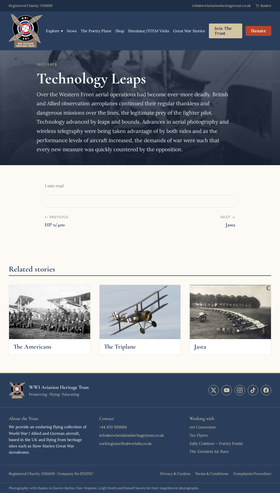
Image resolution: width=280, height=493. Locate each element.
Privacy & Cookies (175, 473)
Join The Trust (223, 31)
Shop (119, 30)
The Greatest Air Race (209, 451)
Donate (258, 30)
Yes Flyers (198, 435)
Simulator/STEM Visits (148, 30)
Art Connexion (202, 427)
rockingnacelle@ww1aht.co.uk (125, 443)
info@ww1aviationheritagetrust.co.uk (221, 5)
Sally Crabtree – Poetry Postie (216, 443)
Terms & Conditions (211, 473)
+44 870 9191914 (113, 427)
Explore (54, 30)
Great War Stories (189, 30)
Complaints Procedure (252, 473)
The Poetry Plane (96, 30)
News (72, 30)
